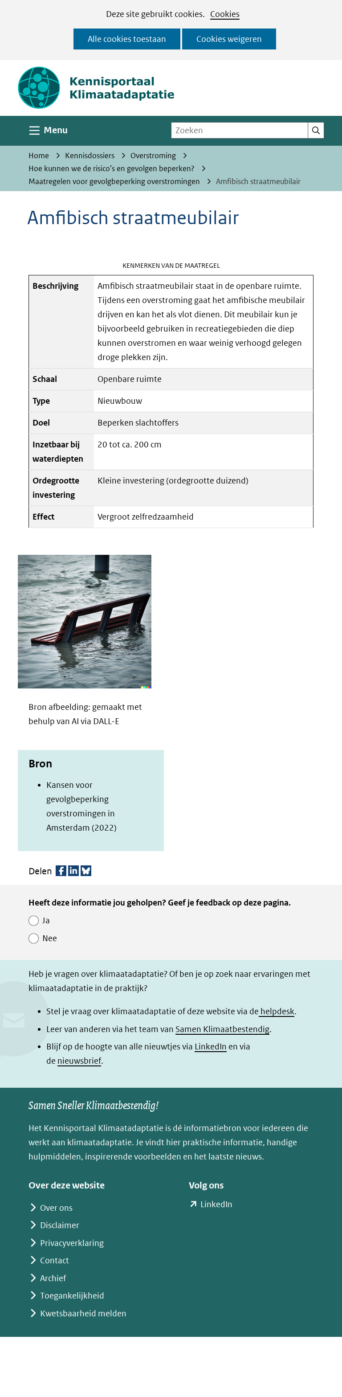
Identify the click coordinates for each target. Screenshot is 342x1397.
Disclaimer (59, 1225)
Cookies (225, 14)
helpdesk (276, 1011)
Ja (46, 920)
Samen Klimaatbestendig (222, 1029)
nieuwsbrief (79, 1061)
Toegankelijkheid (72, 1295)
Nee (49, 938)
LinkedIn (211, 1046)
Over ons (56, 1208)
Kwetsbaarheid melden (83, 1313)
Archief (53, 1278)
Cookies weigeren (229, 39)
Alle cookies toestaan (127, 39)
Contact (54, 1260)
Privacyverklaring (72, 1243)
